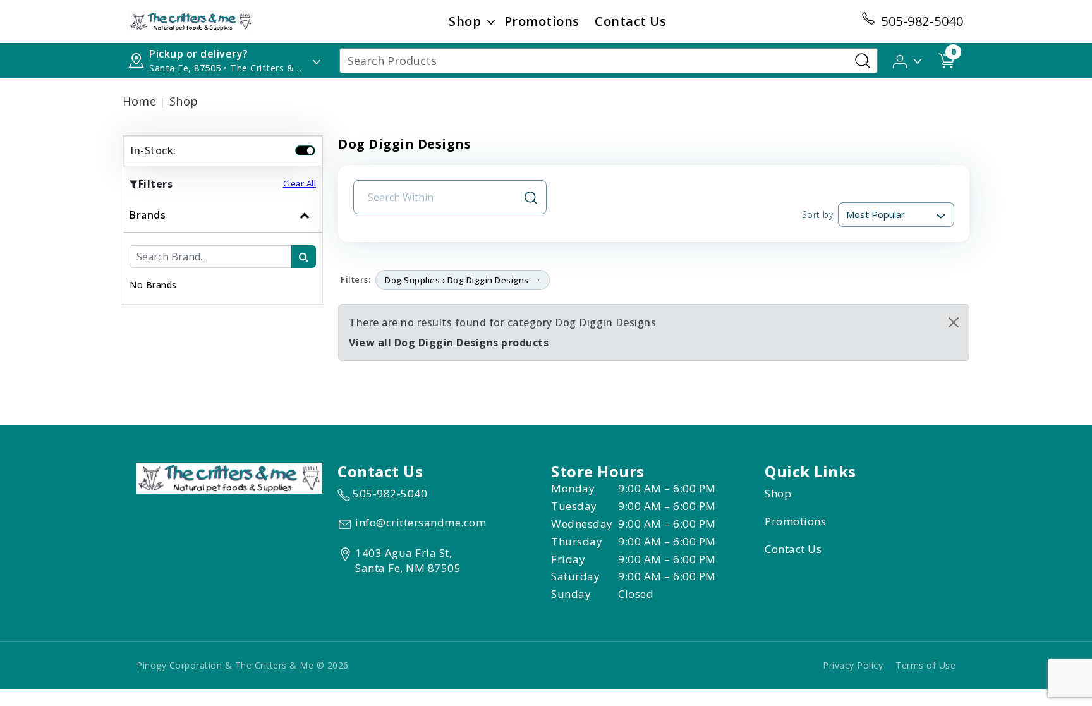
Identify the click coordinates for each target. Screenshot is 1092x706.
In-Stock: (153, 150)
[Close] (953, 322)
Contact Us (630, 21)
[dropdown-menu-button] (491, 21)
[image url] (191, 20)
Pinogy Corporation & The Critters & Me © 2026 (242, 665)
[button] (907, 60)
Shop (465, 21)
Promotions (541, 21)
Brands (148, 215)
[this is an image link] (229, 477)
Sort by (817, 215)
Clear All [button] (300, 183)
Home (139, 101)
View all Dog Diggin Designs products (449, 343)
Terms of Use (925, 665)
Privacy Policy (853, 665)
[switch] (305, 150)
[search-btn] (303, 256)
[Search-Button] (862, 60)
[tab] (222, 251)
